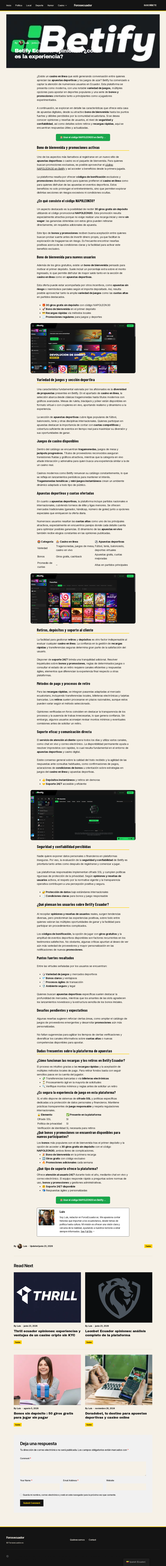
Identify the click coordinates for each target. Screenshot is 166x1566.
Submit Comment (31, 1503)
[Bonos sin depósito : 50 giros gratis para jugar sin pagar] (47, 1380)
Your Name (26, 1480)
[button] (128, 5)
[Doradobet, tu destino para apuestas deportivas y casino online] (118, 1380)
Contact (92, 1539)
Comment (25, 1458)
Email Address (70, 1480)
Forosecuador (83, 5)
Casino (148, 1246)
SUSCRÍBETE (150, 5)
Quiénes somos (77, 1539)
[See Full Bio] (93, 1231)
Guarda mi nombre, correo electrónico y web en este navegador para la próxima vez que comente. (69, 1495)
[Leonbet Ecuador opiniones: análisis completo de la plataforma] (118, 1297)
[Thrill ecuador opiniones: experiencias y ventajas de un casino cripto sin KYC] (47, 1297)
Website (110, 1480)
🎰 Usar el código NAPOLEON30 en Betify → (83, 137)
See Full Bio (86, 1231)
